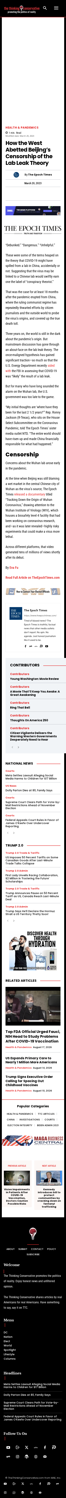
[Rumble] (17, 1447)
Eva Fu (14, 568)
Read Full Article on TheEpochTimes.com (33, 577)
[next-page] (18, 747)
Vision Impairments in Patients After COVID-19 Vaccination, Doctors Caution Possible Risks (17, 1196)
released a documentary (29, 494)
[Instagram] (17, 1457)
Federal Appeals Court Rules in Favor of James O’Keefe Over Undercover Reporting (32, 823)
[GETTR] (36, 645)
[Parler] (41, 645)
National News (19, 763)
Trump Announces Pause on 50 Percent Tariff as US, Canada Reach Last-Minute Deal (32, 896)
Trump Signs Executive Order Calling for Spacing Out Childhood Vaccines (29, 1081)
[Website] (35, 1457)
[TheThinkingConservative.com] (22, 8)
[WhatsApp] (11, 193)
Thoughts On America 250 (29, 720)
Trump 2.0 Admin (17, 871)
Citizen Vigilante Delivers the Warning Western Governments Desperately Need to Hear (33, 736)
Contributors (25, 665)
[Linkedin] (37, 193)
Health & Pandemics (22, 127)
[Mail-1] (45, 1457)
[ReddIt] (45, 193)
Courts (10, 771)
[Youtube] (46, 645)
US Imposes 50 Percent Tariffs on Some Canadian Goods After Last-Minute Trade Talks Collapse (32, 860)
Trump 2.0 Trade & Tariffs (22, 853)
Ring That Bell (20, 707)
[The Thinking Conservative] (33, 1234)
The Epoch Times (40, 174)
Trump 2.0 (14, 845)
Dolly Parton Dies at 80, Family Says (29, 790)
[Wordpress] (26, 1457)
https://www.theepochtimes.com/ (40, 615)
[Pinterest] (28, 193)
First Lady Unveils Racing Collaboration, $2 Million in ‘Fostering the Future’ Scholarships (32, 878)
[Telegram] (20, 193)
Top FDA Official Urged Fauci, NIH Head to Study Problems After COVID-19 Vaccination (33, 1036)
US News (11, 786)
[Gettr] (35, 1447)
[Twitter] (26, 1447)
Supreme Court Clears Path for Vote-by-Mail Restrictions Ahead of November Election (33, 805)
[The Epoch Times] (19, 175)
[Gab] (30, 645)
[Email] (62, 193)
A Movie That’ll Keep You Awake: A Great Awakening (35, 693)
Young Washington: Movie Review (34, 679)
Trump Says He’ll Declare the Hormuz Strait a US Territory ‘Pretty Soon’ (30, 912)
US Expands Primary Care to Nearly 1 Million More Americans (31, 1060)
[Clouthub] (14, 1492)
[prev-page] (12, 747)
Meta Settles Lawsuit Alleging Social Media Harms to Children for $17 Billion (31, 777)
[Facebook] (25, 645)
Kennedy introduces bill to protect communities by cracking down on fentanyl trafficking (49, 1198)
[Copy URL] (54, 193)
